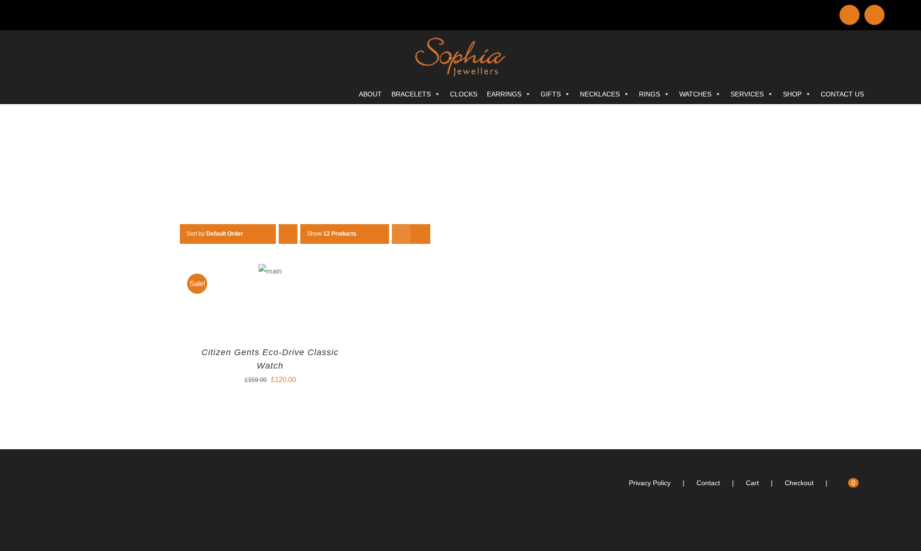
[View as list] (420, 234)
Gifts (551, 94)
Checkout (799, 483)
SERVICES (747, 94)
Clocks (463, 94)
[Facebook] (859, 521)
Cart (752, 483)
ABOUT (370, 94)
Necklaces (600, 94)
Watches (695, 94)
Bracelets (411, 94)
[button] (881, 91)
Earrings (504, 94)
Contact (708, 483)
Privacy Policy (650, 483)
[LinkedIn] (846, 521)
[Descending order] (288, 234)
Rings (649, 94)
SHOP (792, 94)
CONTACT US (842, 94)
